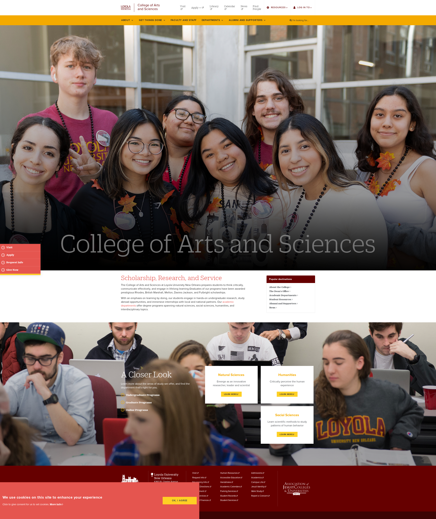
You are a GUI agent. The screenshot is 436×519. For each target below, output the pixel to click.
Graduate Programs (139, 402)
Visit (194, 473)
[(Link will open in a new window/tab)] (296, 488)
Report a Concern (259, 495)
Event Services (199, 495)
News (272, 307)
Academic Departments (283, 295)
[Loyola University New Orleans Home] (126, 8)
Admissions (256, 473)
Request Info (198, 477)
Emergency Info (199, 482)
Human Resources (229, 473)
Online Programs (137, 409)
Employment (198, 491)
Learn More (230, 394)
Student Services (228, 500)
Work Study (256, 491)
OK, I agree (180, 500)
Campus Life (257, 482)
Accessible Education (230, 477)
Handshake (225, 482)
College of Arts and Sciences (149, 7)
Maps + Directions (200, 486)
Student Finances (200, 500)
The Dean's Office (279, 291)
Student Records (228, 495)
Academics (256, 477)
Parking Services (228, 491)
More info (56, 504)
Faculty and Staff (184, 20)
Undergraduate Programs (143, 395)
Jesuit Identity (257, 486)
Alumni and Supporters (282, 303)
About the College (279, 287)
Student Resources (280, 299)
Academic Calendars (230, 486)
